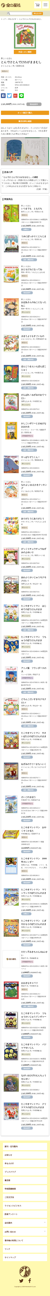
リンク (7, 1249)
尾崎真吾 (38, 460)
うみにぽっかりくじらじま (33, 236)
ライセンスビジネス (13, 1206)
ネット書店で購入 (25, 113)
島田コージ (39, 555)
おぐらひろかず (40, 767)
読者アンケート (11, 1214)
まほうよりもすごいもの (32, 336)
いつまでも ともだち (31, 208)
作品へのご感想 (25, 52)
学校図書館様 (10, 1189)
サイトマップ (10, 1257)
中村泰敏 (36, 612)
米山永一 (36, 584)
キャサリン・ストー (28, 430)
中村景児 (38, 373)
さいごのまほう (28, 797)
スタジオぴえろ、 (30, 868)
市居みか (38, 212)
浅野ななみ (25, 401)
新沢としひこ (26, 212)
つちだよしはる (37, 272)
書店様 (7, 1180)
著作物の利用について (14, 1240)
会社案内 (8, 1223)
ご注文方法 (9, 1197)
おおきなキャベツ (29, 983)
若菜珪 (19, 66)
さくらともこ (6, 66)
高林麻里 (33, 958)
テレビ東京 (43, 868)
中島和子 (24, 800)
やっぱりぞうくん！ (30, 457)
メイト (41, 865)
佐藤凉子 (43, 430)
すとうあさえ (26, 491)
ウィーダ (24, 674)
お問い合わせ (10, 1232)
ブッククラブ (10, 1172)
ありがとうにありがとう (32, 518)
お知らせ (8, 1155)
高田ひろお (25, 612)
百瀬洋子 (34, 834)
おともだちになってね (31, 269)
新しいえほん (6, 58)
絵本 (16, 88)
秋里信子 (38, 491)
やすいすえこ (26, 522)
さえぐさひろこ (27, 339)
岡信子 (35, 674)
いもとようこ (36, 309)
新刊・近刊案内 (11, 1146)
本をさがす (38, 13)
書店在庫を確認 (25, 121)
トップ (3, 19)
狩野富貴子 (40, 339)
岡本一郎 (24, 272)
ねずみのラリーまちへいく (33, 764)
